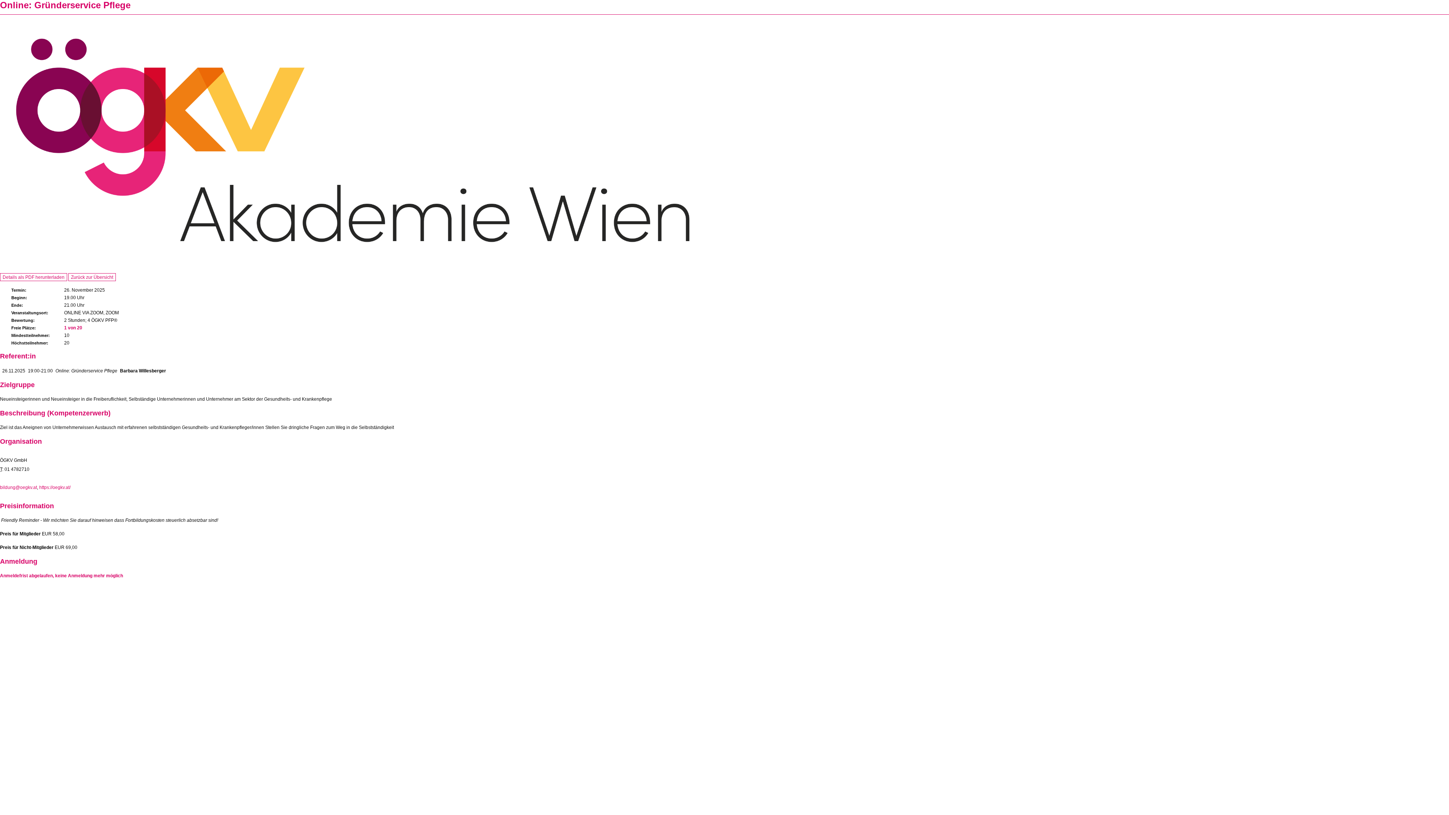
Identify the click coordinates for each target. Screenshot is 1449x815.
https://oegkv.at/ (55, 487)
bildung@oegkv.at (18, 487)
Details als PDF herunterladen (34, 277)
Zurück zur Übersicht (92, 277)
